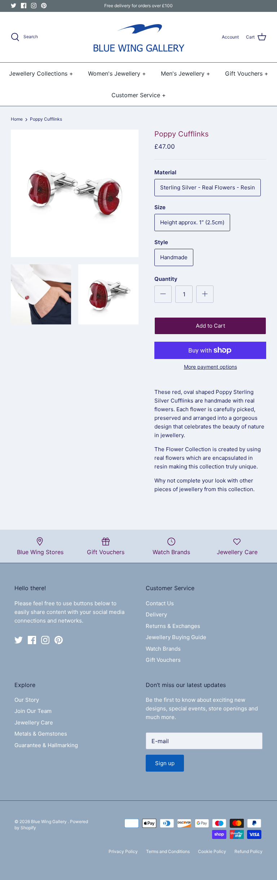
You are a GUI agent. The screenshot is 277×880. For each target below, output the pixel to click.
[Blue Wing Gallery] (138, 37)
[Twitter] (13, 5)
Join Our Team (33, 711)
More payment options (210, 367)
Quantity (165, 278)
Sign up (165, 763)
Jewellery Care (33, 722)
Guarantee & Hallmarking (46, 745)
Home (17, 119)
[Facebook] (23, 5)
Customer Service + (138, 95)
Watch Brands (163, 648)
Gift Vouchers (163, 659)
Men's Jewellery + (185, 73)
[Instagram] (33, 5)
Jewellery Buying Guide (176, 637)
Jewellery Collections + (41, 73)
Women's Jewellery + (117, 73)
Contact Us (160, 603)
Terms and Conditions (168, 851)
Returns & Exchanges (173, 626)
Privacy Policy (123, 851)
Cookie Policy (212, 851)
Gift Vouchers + (246, 73)
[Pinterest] (44, 5)
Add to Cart (210, 325)
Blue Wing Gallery (49, 821)
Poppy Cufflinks (46, 119)
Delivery (156, 614)
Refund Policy (248, 851)
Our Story (26, 699)
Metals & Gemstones (40, 733)
